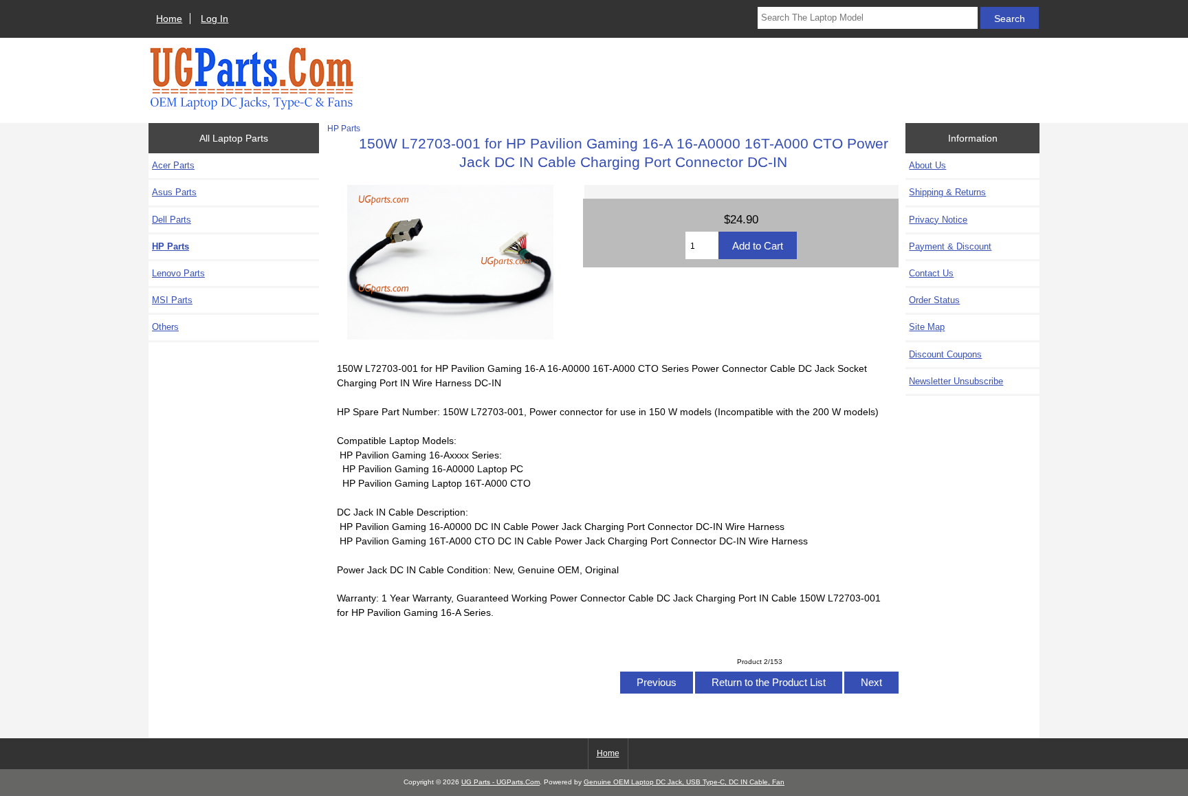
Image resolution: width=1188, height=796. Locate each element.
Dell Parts (171, 219)
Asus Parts (174, 192)
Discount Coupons (945, 354)
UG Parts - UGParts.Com (500, 782)
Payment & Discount (950, 246)
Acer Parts (173, 165)
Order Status (934, 300)
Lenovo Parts (178, 273)
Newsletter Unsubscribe (956, 381)
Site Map (927, 327)
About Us (927, 165)
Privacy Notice (938, 219)
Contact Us (931, 273)
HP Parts (343, 128)
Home (169, 18)
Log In (214, 18)
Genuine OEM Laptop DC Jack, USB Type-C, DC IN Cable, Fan (684, 782)
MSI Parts (172, 300)
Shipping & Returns (947, 192)
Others (165, 327)
